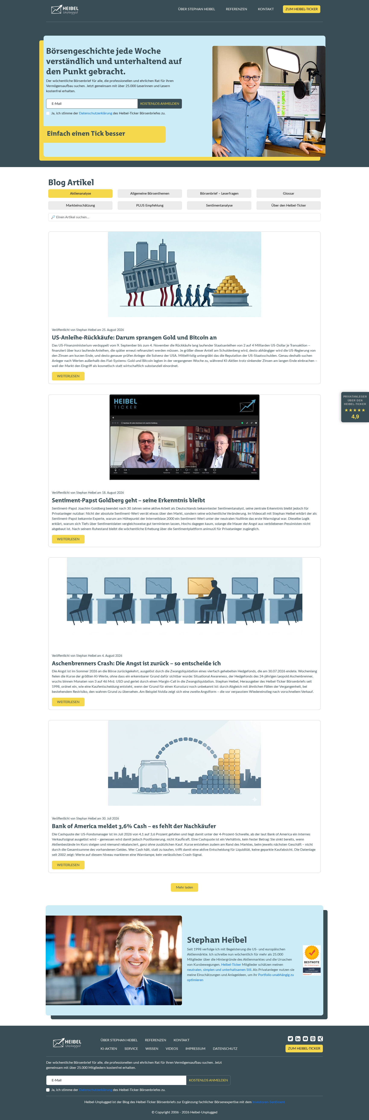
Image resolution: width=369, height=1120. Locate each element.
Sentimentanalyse (219, 205)
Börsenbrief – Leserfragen (219, 193)
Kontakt (266, 9)
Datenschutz (225, 1048)
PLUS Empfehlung (149, 205)
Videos (172, 1048)
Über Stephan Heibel (196, 9)
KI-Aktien (109, 1048)
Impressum (195, 1048)
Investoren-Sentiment (268, 1102)
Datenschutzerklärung (95, 113)
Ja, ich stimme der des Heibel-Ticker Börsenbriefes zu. (108, 113)
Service (131, 1048)
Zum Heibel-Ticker (302, 9)
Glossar (288, 193)
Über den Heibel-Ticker (288, 205)
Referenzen (236, 9)
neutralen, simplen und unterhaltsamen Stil (219, 969)
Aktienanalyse (80, 193)
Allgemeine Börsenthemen (149, 193)
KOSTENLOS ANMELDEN (159, 103)
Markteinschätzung (80, 205)
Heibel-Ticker (231, 964)
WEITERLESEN (68, 376)
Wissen (151, 1048)
